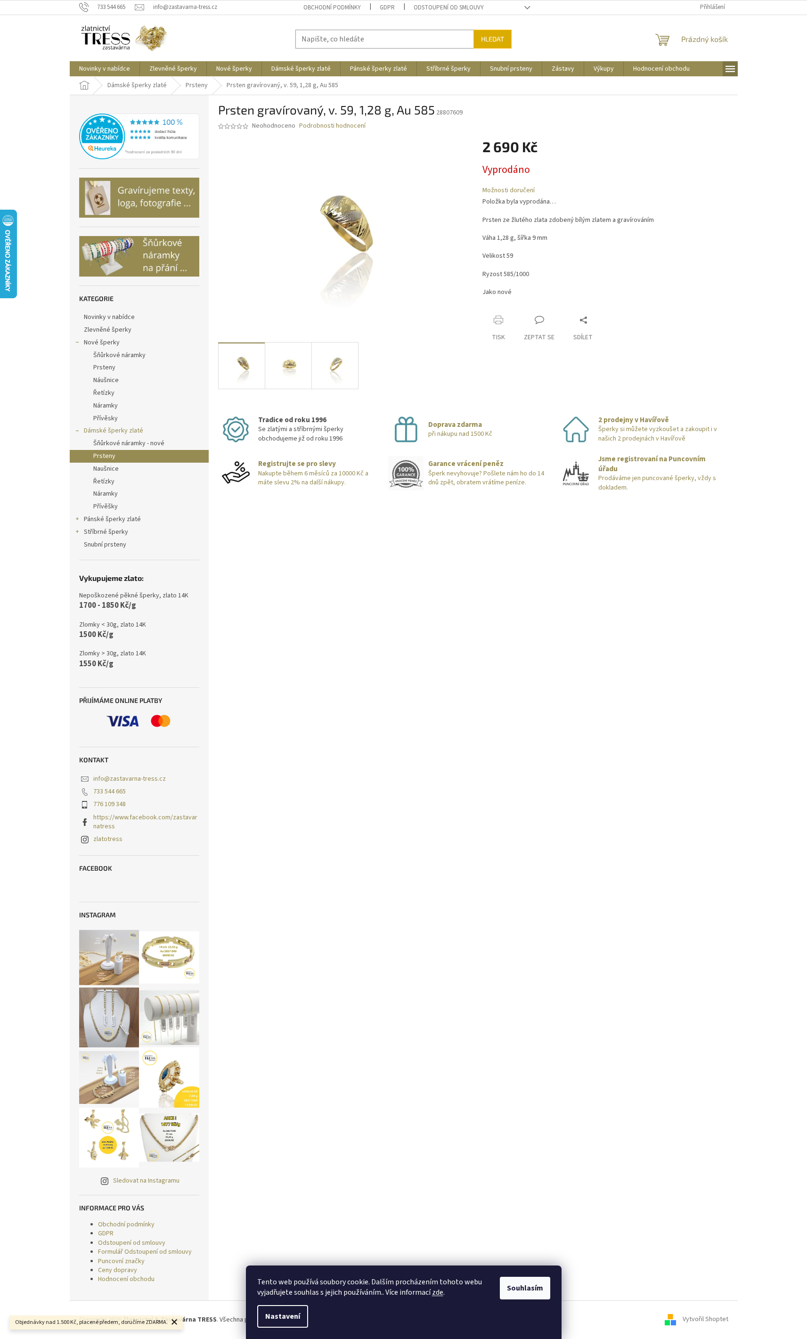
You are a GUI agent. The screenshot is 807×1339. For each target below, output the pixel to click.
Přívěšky (105, 506)
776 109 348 (109, 804)
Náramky (105, 405)
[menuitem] (104, 68)
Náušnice (106, 380)
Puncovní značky (121, 1261)
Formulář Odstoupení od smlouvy (145, 1252)
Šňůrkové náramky (119, 355)
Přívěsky (105, 418)
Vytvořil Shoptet (705, 1319)
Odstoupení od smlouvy (449, 7)
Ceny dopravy (117, 1270)
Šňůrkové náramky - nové (128, 443)
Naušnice (106, 469)
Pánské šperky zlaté (112, 519)
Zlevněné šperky (107, 330)
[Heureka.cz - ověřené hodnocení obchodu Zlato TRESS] (139, 137)
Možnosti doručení (508, 190)
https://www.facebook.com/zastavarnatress (145, 822)
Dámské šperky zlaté (113, 430)
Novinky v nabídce (109, 317)
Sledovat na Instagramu (146, 1180)
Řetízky (103, 393)
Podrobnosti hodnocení (332, 126)
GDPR (387, 7)
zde (437, 1292)
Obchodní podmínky (332, 7)
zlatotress (107, 839)
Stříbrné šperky (106, 532)
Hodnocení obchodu (126, 1279)
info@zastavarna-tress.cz (129, 779)
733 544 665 (109, 791)
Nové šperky (102, 342)
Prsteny (104, 367)
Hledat (492, 39)
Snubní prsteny (105, 544)
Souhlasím (525, 1288)
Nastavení (282, 1316)
